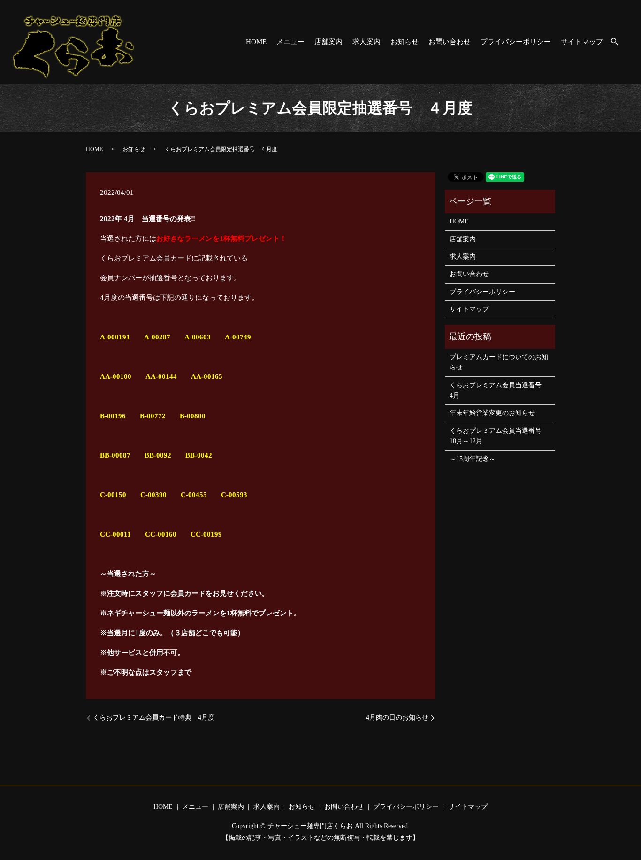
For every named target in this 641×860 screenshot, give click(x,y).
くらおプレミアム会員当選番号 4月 (499, 390)
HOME (256, 42)
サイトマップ (582, 42)
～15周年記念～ (473, 458)
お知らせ (404, 42)
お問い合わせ (449, 42)
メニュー (290, 42)
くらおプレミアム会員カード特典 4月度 (153, 717)
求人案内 (366, 42)
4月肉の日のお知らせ (397, 717)
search (619, 42)
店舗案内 (328, 42)
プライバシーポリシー (516, 42)
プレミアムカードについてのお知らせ (499, 362)
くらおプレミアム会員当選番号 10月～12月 (499, 436)
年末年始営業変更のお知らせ (492, 412)
